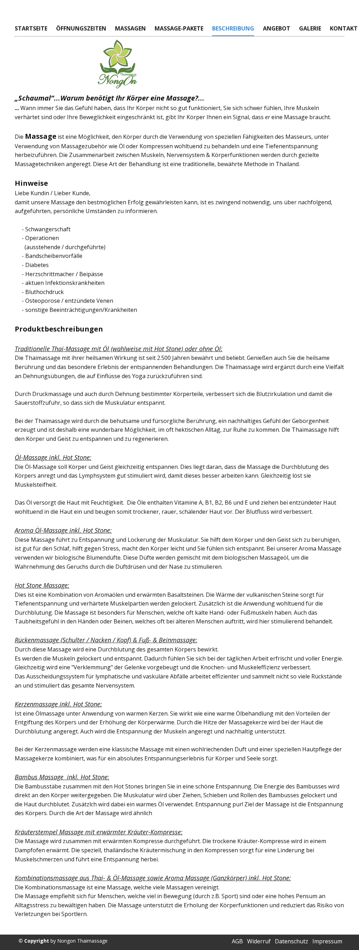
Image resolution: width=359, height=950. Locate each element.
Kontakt (344, 28)
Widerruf (259, 941)
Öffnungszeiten (81, 28)
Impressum (327, 941)
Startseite (31, 28)
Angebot (276, 28)
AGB (237, 941)
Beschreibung (233, 28)
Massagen (130, 28)
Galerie (310, 28)
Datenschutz (291, 941)
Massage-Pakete (179, 28)
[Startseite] (117, 64)
